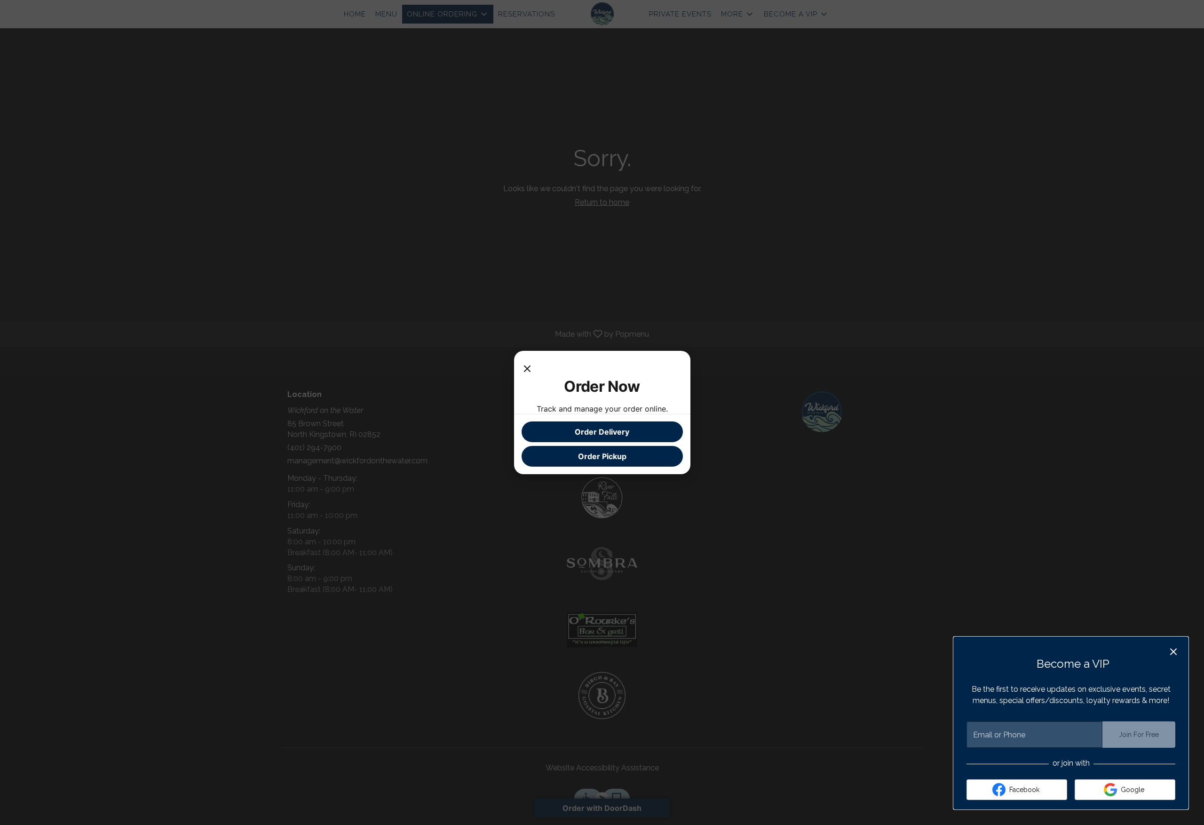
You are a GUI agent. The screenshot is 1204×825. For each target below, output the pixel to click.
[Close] (527, 367)
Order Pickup (602, 456)
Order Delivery (602, 432)
